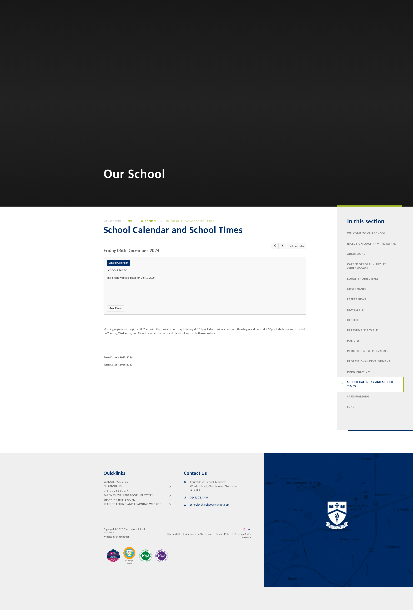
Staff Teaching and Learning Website (132, 504)
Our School (149, 221)
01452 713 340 (199, 497)
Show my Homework (119, 499)
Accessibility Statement (198, 534)
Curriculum (113, 486)
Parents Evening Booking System (129, 495)
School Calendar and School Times (190, 221)
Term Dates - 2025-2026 (118, 357)
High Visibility (174, 534)
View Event (115, 308)
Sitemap (239, 534)
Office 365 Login (116, 491)
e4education (123, 536)
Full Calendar (296, 246)
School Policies (116, 481)
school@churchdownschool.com (209, 504)
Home (129, 221)
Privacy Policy (223, 534)
